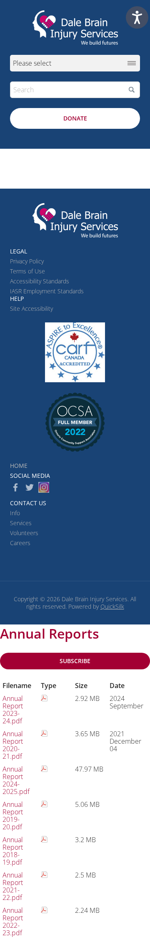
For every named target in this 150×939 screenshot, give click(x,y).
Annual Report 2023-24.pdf (12, 709)
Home (19, 466)
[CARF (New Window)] (75, 352)
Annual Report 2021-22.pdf (12, 886)
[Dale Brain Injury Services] (75, 27)
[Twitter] (29, 487)
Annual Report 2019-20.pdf (12, 815)
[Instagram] (43, 487)
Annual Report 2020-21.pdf (12, 745)
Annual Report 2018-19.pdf (12, 851)
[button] (132, 90)
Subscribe (75, 661)
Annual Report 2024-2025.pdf (16, 780)
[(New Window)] (75, 422)
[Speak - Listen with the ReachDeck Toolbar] (137, 17)
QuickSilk (112, 606)
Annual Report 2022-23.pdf (12, 921)
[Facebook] (15, 487)
